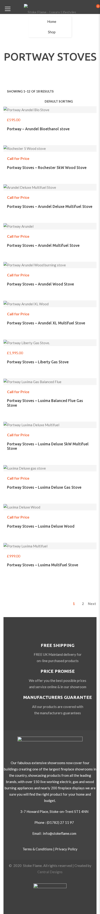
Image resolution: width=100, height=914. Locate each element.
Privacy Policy (66, 849)
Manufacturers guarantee (57, 697)
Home (51, 21)
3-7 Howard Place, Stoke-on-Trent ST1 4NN (54, 811)
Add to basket (55, 119)
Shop (52, 32)
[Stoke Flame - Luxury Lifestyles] (50, 8)
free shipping (57, 645)
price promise (57, 671)
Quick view (66, 119)
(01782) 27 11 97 (60, 822)
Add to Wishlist (33, 119)
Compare (44, 119)
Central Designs (50, 872)
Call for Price (55, 157)
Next (92, 603)
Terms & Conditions (38, 849)
